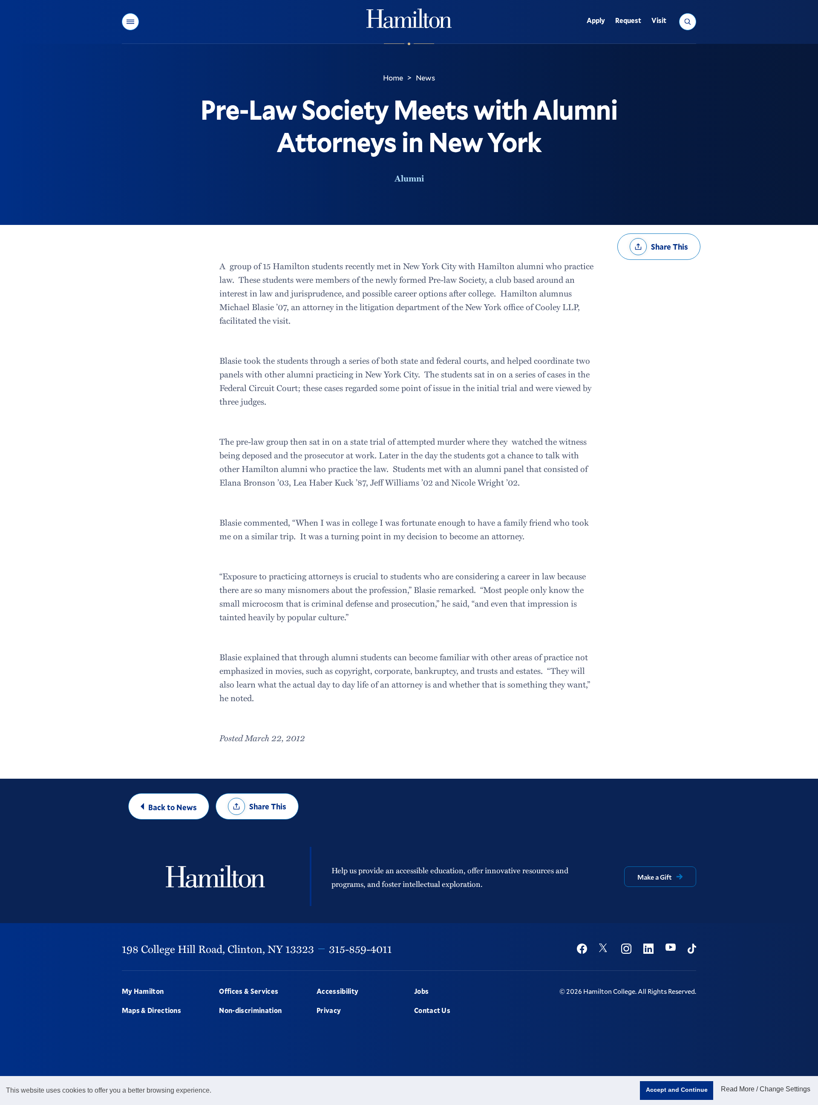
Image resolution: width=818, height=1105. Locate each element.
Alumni (409, 178)
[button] (130, 21)
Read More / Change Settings (765, 1089)
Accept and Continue (677, 1089)
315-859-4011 (360, 948)
